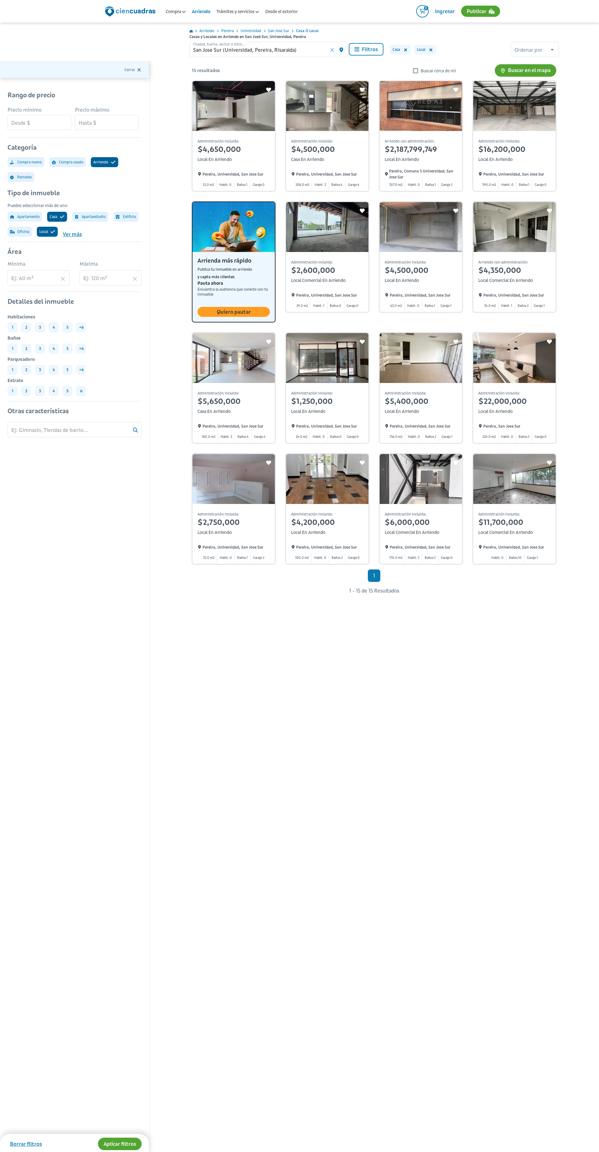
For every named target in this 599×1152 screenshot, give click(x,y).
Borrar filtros (26, 1144)
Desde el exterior (281, 11)
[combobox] (534, 50)
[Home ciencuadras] (131, 12)
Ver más (72, 234)
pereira (227, 30)
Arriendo (201, 11)
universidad (251, 30)
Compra (174, 11)
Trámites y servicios (236, 11)
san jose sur (278, 30)
